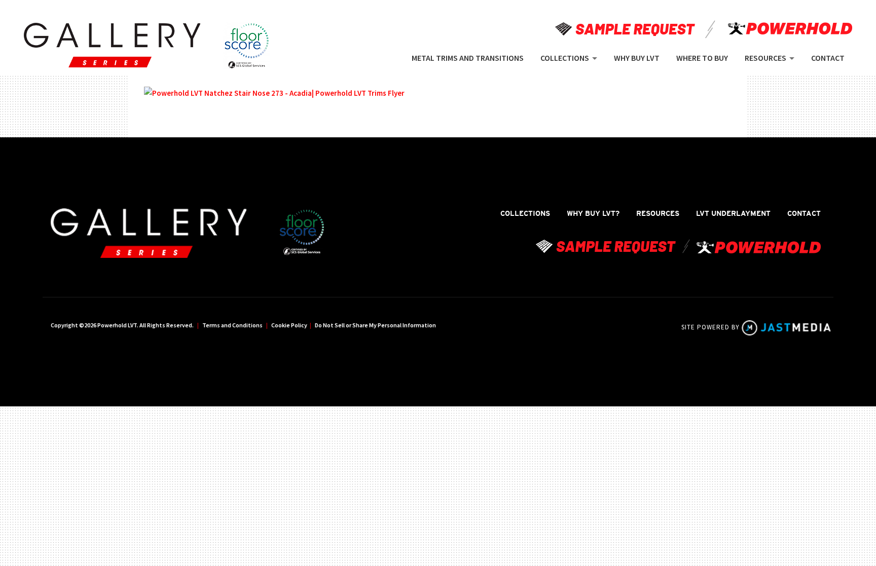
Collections (525, 213)
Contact (804, 213)
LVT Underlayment (733, 213)
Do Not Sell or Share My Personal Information (375, 325)
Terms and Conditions (232, 325)
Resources (657, 213)
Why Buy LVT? (593, 213)
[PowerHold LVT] (112, 45)
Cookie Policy (289, 325)
